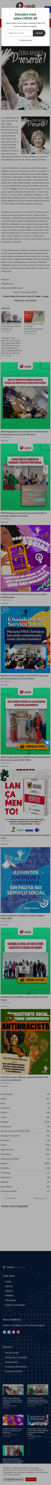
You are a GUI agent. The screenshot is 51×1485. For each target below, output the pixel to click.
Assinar (39, 33)
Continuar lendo (25, 40)
